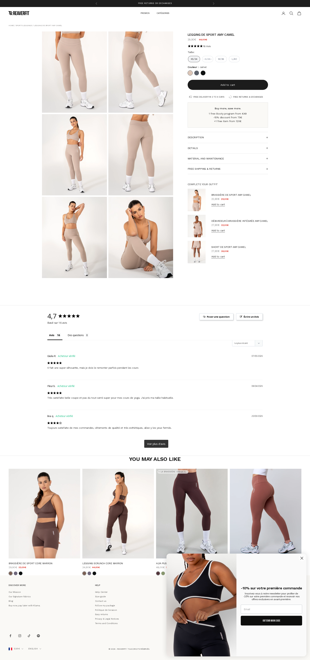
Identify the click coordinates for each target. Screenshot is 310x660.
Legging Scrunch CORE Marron (102, 563)
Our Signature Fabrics (20, 596)
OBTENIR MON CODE (271, 620)
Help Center (101, 592)
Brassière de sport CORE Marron (30, 563)
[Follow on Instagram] (20, 636)
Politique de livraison (106, 610)
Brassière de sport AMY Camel (231, 195)
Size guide (100, 596)
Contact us (100, 601)
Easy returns (101, 614)
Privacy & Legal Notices (107, 619)
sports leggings (24, 25)
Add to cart (227, 84)
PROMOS (145, 13)
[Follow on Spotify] (38, 636)
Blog (11, 601)
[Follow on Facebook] (10, 636)
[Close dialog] (302, 558)
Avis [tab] (51, 335)
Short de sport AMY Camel (228, 247)
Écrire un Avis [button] (251, 316)
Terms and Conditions (106, 623)
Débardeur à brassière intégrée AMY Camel (239, 221)
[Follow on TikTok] (29, 636)
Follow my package (105, 605)
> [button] (156, 444)
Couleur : (197, 67)
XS (106, 553)
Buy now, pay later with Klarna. (24, 605)
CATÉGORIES (163, 13)
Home (11, 25)
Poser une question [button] (218, 316)
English (33, 649)
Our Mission (15, 592)
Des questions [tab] (76, 335)
